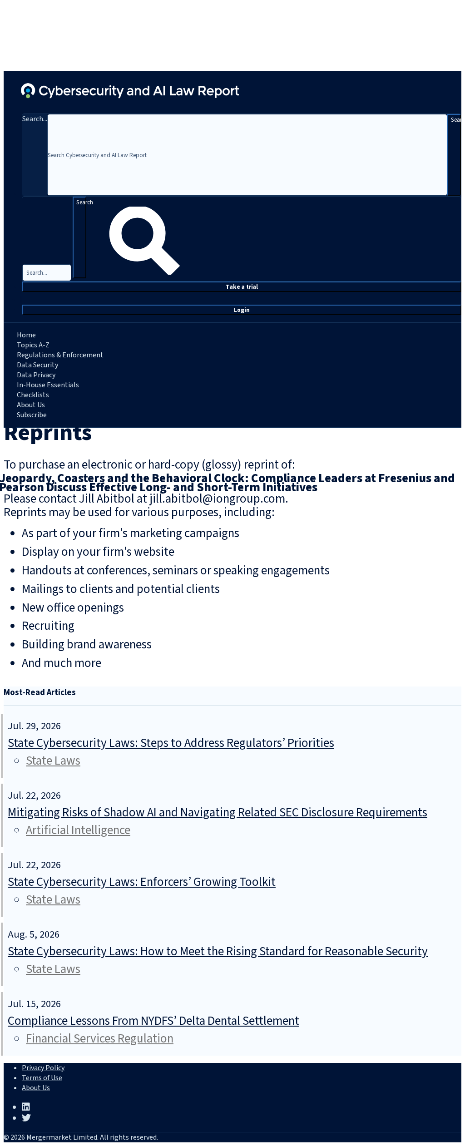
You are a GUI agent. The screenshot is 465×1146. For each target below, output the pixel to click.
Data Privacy (36, 375)
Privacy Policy (43, 1068)
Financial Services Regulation (99, 1038)
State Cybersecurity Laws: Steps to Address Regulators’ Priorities (171, 743)
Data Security (37, 365)
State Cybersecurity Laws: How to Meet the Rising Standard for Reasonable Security (218, 951)
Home (26, 335)
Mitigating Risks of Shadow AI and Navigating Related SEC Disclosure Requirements (217, 812)
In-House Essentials (48, 385)
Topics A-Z (33, 345)
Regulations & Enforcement (60, 355)
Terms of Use (42, 1078)
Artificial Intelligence (78, 830)
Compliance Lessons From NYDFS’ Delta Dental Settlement (153, 1021)
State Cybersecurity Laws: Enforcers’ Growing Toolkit (142, 882)
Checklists (33, 395)
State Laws (53, 761)
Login (242, 310)
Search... (34, 119)
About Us (31, 405)
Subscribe (32, 415)
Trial (242, 286)
